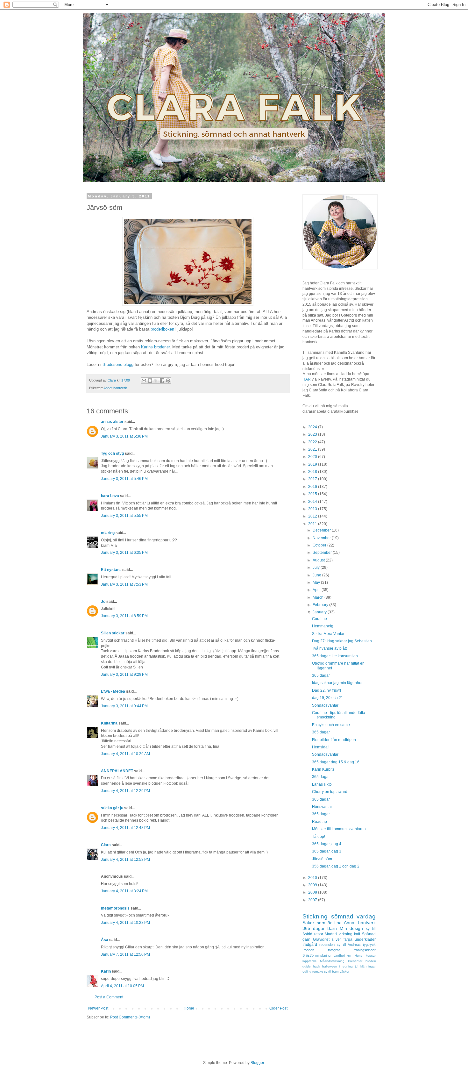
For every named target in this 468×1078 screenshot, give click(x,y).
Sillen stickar (112, 633)
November (322, 538)
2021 (313, 449)
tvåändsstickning (332, 961)
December (322, 530)
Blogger (257, 1062)
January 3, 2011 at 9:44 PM (124, 706)
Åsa (104, 940)
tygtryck (369, 944)
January (320, 612)
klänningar (368, 966)
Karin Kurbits (323, 769)
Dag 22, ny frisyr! (326, 690)
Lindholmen (342, 955)
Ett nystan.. (111, 570)
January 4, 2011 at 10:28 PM (125, 922)
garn (306, 939)
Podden (308, 950)
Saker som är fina (322, 922)
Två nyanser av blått (329, 648)
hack (316, 966)
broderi (370, 961)
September (323, 552)
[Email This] (144, 380)
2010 (313, 877)
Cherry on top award (329, 791)
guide (306, 966)
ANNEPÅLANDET (117, 771)
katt (357, 934)
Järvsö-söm (322, 859)
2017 (313, 479)
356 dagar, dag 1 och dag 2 (335, 866)
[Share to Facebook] (162, 380)
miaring (108, 533)
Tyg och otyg (112, 453)
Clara (106, 845)
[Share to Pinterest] (168, 380)
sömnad (342, 916)
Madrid (331, 934)
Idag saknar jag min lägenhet (337, 683)
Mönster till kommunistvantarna (339, 829)
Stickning (315, 916)
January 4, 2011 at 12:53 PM (125, 859)
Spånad (369, 934)
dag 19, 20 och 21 (327, 698)
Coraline (319, 619)
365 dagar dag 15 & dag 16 (335, 762)
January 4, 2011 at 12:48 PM (125, 827)
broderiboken (162, 329)
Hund (359, 955)
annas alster (112, 421)
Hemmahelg (322, 626)
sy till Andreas (349, 944)
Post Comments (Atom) (130, 1017)
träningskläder (365, 950)
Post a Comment (109, 997)
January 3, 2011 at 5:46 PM (124, 478)
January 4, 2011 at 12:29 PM (125, 791)
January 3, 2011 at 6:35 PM (124, 552)
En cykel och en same (331, 725)
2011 (313, 524)
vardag (366, 916)
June (317, 575)
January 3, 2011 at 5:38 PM (124, 436)
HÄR (306, 379)
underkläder (365, 939)
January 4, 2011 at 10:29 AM (125, 754)
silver (336, 939)
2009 (313, 885)
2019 (313, 464)
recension (327, 944)
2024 (313, 427)
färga (348, 939)
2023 (313, 434)
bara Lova (110, 496)
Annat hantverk (115, 388)
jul (356, 966)
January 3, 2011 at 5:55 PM (124, 515)
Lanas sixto (322, 784)
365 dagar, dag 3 (326, 851)
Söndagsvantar (325, 705)
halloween (329, 966)
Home (189, 1008)
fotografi (334, 950)
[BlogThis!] (150, 380)
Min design (351, 928)
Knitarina (109, 723)
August (319, 560)
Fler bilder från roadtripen (334, 740)
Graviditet (321, 939)
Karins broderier (155, 347)
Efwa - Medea (113, 691)
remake (317, 971)
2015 (313, 494)
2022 (313, 442)
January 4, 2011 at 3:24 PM (124, 891)
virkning (345, 934)
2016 (313, 486)
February (321, 605)
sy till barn (331, 971)
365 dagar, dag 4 (326, 844)
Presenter (355, 961)
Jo (103, 601)
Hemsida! (320, 747)
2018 (313, 471)
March (318, 597)
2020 (313, 456)
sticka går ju (112, 808)
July (317, 567)
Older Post (278, 1008)
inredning (346, 966)
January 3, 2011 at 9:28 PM (124, 674)
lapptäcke (309, 961)
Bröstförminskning (316, 955)
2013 (313, 509)
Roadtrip (319, 821)
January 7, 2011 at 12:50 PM (125, 954)
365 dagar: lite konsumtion (335, 656)
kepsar (371, 955)
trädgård (309, 944)
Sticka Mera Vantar (328, 634)
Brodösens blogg (118, 364)
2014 (313, 501)
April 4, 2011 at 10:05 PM (122, 986)
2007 (313, 900)
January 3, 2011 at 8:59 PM (124, 616)
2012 (313, 516)
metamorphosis (115, 908)
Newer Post (98, 1008)
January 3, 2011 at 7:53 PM (124, 584)
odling (306, 971)
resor (318, 934)
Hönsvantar (322, 806)
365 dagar (321, 675)
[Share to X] (156, 380)
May (317, 582)
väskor (344, 971)
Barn (332, 928)
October (320, 545)
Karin (106, 971)
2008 (313, 892)
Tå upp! (318, 836)
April (317, 590)
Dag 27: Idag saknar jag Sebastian (342, 641)
